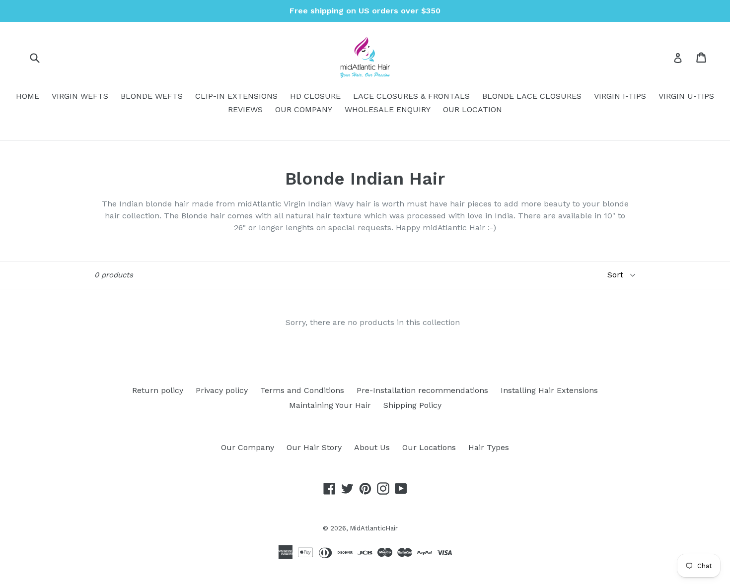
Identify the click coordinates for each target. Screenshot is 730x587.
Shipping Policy (412, 405)
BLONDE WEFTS (152, 96)
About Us (372, 447)
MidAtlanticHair (374, 528)
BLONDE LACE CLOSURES (532, 96)
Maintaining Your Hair (330, 405)
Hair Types (488, 447)
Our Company (247, 447)
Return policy (157, 390)
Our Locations (429, 447)
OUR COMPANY (303, 109)
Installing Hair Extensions (549, 390)
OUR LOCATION (472, 109)
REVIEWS (245, 109)
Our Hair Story (314, 447)
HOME (27, 96)
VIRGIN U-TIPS (686, 96)
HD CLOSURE (315, 96)
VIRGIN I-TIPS (620, 96)
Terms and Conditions (302, 390)
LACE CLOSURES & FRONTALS (411, 96)
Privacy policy (222, 390)
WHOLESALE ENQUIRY (388, 109)
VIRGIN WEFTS (80, 96)
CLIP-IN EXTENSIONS (236, 96)
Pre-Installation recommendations (422, 390)
